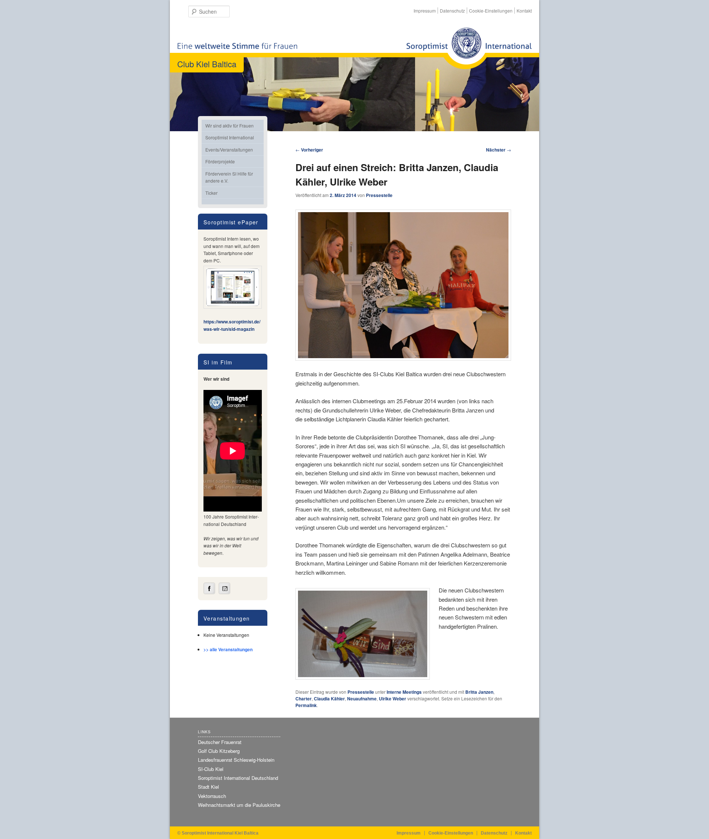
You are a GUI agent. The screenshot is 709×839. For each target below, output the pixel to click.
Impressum (425, 10)
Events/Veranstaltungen (229, 149)
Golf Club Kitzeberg (219, 750)
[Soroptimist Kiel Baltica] (469, 48)
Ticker (211, 193)
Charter (303, 698)
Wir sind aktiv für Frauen (229, 125)
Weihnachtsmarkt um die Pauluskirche (239, 804)
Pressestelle (379, 195)
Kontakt (524, 10)
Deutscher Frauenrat (220, 741)
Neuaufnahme (362, 698)
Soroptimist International (229, 137)
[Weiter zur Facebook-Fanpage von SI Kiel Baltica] (209, 592)
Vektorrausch (212, 795)
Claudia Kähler (329, 698)
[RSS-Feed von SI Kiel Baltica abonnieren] (224, 592)
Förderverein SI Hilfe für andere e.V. (229, 177)
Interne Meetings (404, 692)
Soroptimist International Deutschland (238, 777)
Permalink (306, 705)
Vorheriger (309, 149)
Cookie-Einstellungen (491, 10)
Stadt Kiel (208, 786)
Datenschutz (452, 10)
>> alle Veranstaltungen (228, 649)
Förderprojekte (220, 161)
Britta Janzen (479, 692)
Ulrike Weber (392, 698)
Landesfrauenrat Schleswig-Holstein (236, 759)
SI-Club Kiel (210, 768)
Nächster (498, 149)
